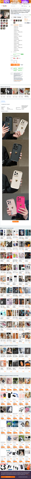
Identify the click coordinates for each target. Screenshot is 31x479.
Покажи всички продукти (3, 346)
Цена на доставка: (12, 60)
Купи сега (12, 64)
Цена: (11, 17)
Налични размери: (12, 24)
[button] (1, 6)
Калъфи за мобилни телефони (23, 8)
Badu (0, 8)
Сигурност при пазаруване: (12, 68)
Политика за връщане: (12, 73)
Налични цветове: (12, 20)
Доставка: (12, 55)
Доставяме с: (12, 58)
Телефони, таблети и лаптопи (9, 8)
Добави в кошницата (16, 64)
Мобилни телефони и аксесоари (15, 8)
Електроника (3, 8)
